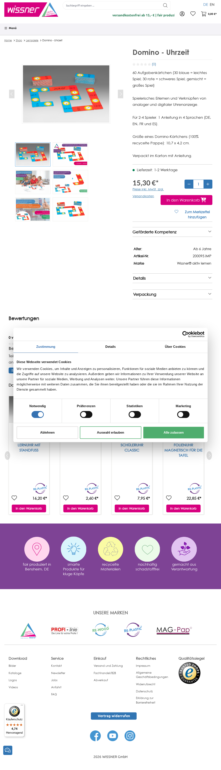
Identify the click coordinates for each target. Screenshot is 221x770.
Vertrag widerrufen (114, 716)
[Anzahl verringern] (189, 184)
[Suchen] (165, 5)
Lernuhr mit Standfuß (29, 447)
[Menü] (21, 706)
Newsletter (58, 673)
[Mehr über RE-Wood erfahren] (101, 629)
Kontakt (56, 665)
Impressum (143, 665)
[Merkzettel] (193, 14)
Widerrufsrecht (145, 684)
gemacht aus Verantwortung (184, 566)
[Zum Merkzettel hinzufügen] (14, 498)
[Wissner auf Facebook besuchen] (95, 735)
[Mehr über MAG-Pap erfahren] (174, 630)
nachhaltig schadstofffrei (147, 566)
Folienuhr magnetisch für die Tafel (183, 450)
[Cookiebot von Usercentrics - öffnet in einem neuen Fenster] (185, 334)
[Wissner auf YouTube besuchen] (112, 735)
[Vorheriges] (11, 94)
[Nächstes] (120, 94)
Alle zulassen (174, 432)
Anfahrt (56, 687)
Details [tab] (110, 346)
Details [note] (139, 278)
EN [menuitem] (212, 4)
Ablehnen (47, 432)
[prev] (7, 455)
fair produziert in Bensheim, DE (37, 566)
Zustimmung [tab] (45, 346)
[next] (209, 455)
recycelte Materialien (110, 566)
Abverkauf (101, 680)
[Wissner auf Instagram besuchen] (130, 735)
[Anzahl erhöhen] (208, 184)
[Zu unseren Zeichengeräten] (64, 630)
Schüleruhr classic (132, 447)
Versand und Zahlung (108, 665)
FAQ (54, 694)
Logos (13, 680)
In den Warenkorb (29, 508)
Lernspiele (32, 40)
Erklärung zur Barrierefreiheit (145, 700)
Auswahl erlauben (110, 432)
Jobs (54, 680)
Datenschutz (144, 691)
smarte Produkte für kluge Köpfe (73, 569)
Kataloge (15, 673)
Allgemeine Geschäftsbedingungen (152, 675)
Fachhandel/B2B (105, 673)
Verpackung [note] (144, 294)
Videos (13, 687)
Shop (19, 40)
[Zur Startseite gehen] (31, 9)
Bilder (12, 665)
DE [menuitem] (205, 4)
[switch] (86, 414)
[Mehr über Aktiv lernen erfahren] (28, 630)
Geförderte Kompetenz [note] (155, 232)
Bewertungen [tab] (24, 318)
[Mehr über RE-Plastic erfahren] (133, 629)
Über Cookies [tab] (175, 346)
